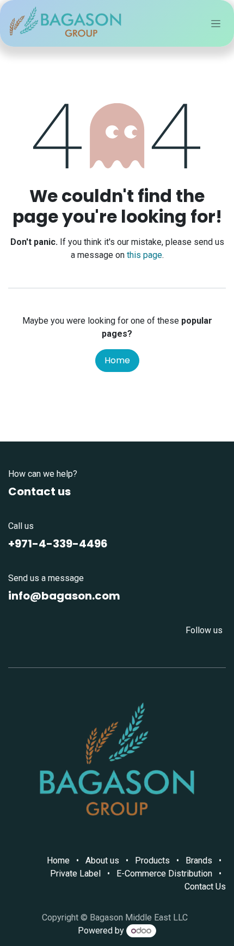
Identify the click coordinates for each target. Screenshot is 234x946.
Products (152, 860)
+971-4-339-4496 (58, 543)
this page (144, 255)
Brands (199, 860)
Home (117, 360)
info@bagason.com (64, 595)
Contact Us (205, 886)
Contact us (39, 491)
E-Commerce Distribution (164, 873)
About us (102, 860)
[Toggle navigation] (216, 23)
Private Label (75, 873)
